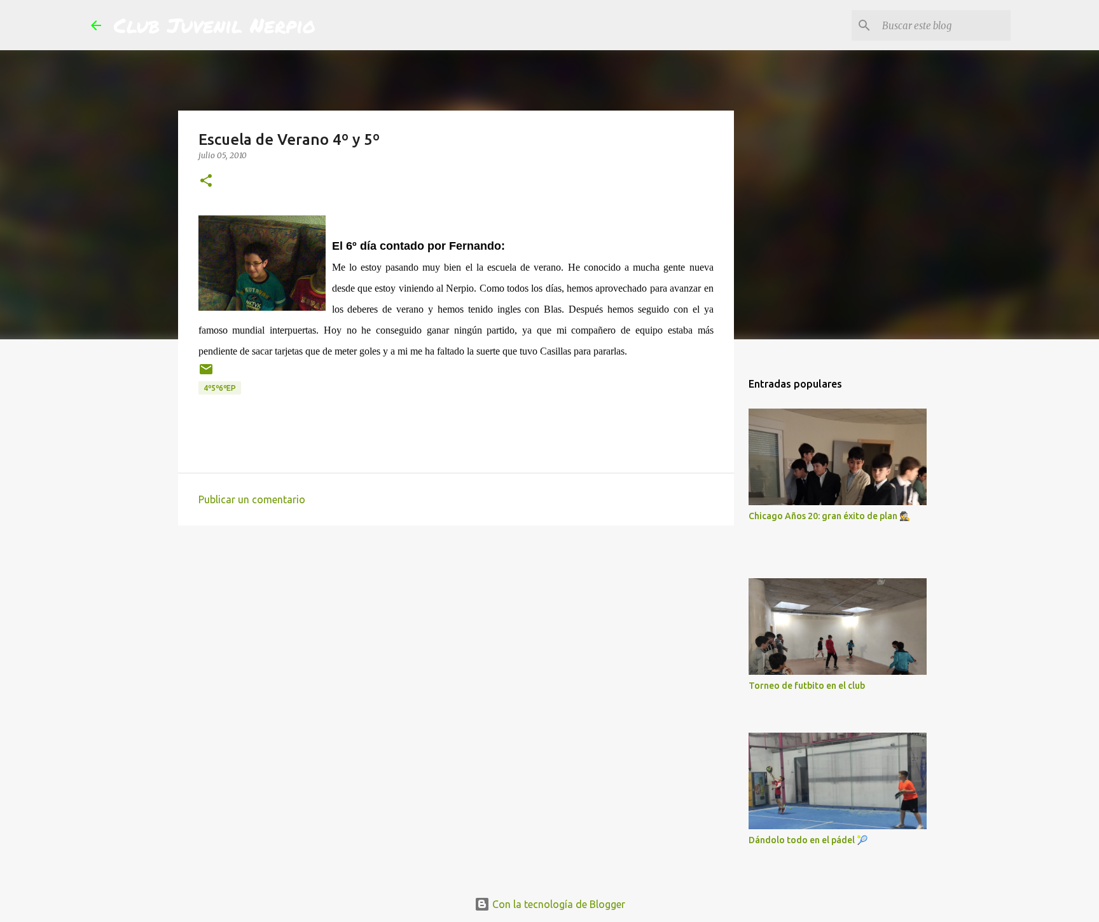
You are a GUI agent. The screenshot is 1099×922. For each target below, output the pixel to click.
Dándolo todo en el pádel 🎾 (808, 840)
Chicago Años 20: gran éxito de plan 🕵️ (829, 516)
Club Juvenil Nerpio (214, 24)
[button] (206, 181)
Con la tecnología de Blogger (557, 904)
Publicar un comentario (251, 499)
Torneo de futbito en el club (807, 686)
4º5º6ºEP (220, 388)
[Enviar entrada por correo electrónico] (206, 374)
